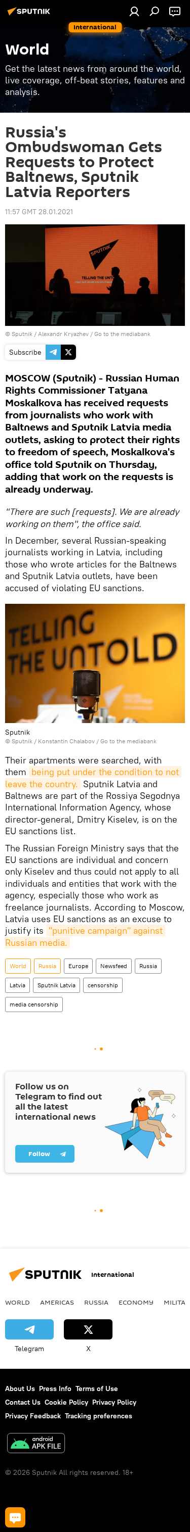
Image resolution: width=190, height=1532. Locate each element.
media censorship (34, 1004)
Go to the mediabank (122, 334)
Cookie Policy (66, 1402)
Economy (136, 1302)
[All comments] (15, 1517)
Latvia (17, 985)
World (18, 966)
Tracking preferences (98, 1415)
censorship (103, 985)
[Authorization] (134, 11)
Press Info (55, 1388)
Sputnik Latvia (56, 985)
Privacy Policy (114, 1402)
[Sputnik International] (30, 15)
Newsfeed (113, 966)
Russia (47, 966)
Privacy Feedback (33, 1415)
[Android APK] (36, 1444)
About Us (20, 1388)
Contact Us (23, 1402)
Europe (78, 966)
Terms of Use (96, 1388)
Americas (57, 1302)
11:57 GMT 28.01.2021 (39, 211)
